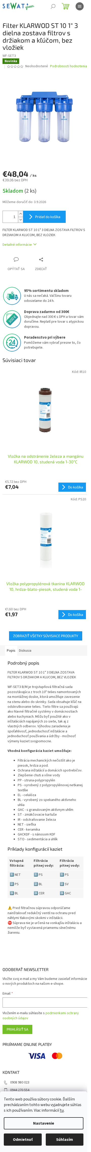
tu (62, 1110)
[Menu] (80, 6)
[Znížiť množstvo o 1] (20, 220)
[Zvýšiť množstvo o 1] (20, 214)
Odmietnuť (23, 1139)
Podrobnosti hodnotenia (68, 66)
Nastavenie (43, 1123)
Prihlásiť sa (17, 1029)
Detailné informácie (17, 244)
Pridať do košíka (47, 217)
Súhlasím (64, 1139)
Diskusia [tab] (25, 650)
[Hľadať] (53, 6)
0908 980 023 (19, 1082)
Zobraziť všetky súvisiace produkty (45, 636)
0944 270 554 (19, 1090)
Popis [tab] (11, 650)
